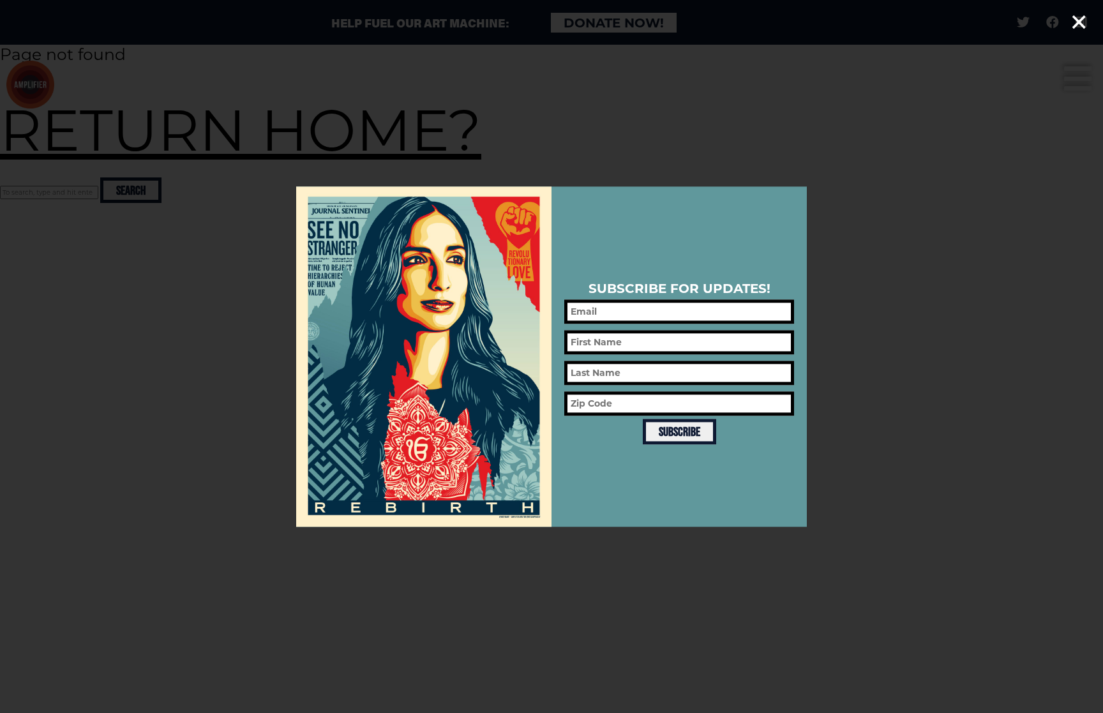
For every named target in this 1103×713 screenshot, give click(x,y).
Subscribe (679, 431)
